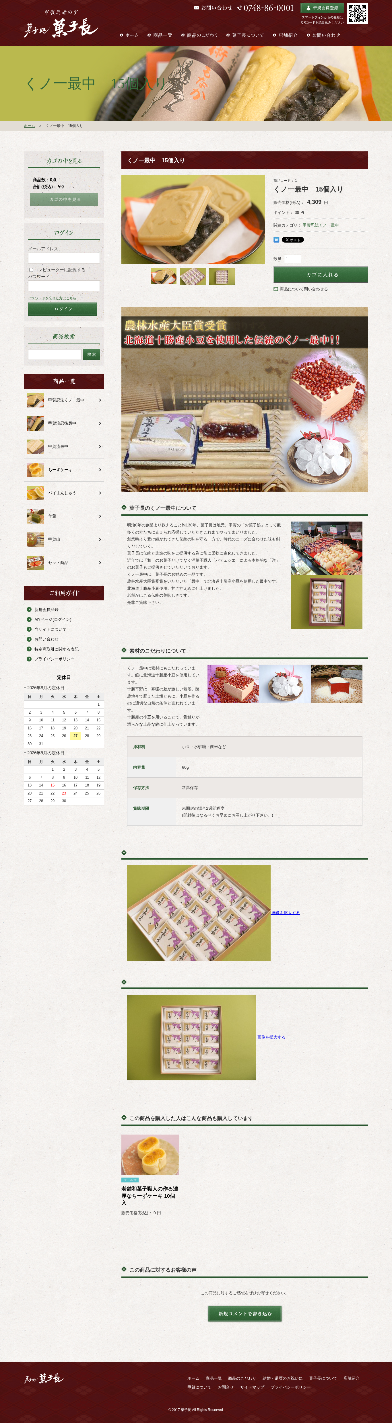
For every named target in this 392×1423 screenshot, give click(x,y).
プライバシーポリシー (54, 659)
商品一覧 (214, 1378)
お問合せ (226, 1387)
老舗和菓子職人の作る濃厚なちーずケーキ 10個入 (149, 1196)
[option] (193, 219)
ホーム (29, 126)
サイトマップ (252, 1387)
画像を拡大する (286, 912)
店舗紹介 (352, 1378)
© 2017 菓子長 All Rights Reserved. (196, 1410)
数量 (277, 258)
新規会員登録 (46, 609)
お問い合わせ (46, 639)
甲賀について (199, 1387)
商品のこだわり (242, 1378)
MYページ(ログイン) (52, 619)
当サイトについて (50, 629)
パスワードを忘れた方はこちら (52, 298)
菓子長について (323, 1378)
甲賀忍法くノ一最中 (321, 225)
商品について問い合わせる (304, 289)
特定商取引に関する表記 (56, 649)
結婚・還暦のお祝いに (283, 1378)
